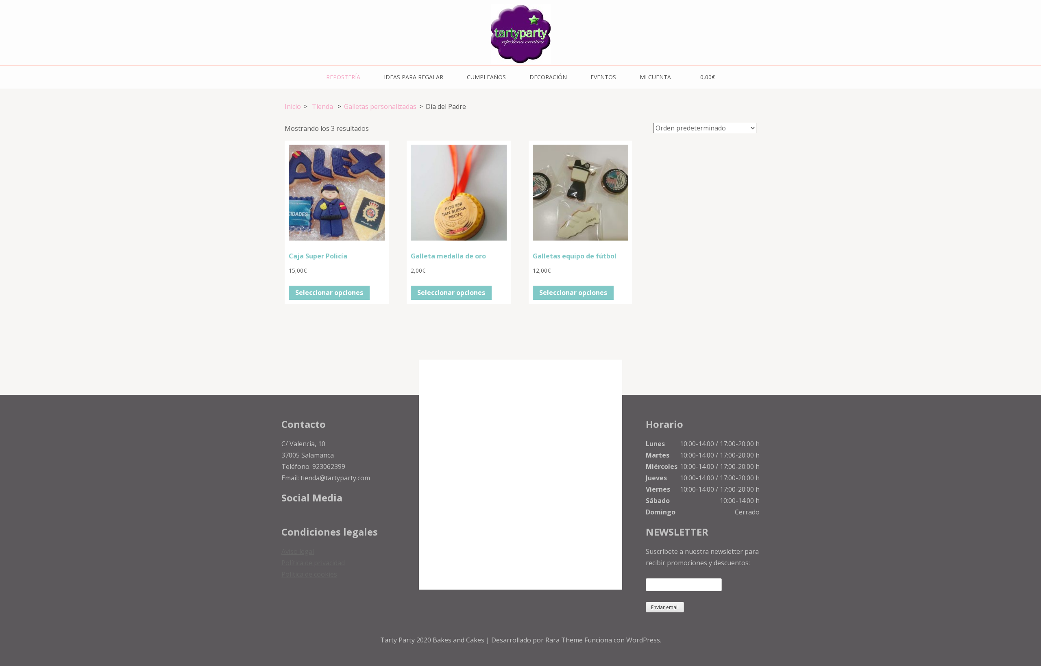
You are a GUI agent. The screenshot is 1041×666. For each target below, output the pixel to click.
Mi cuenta (655, 77)
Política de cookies (309, 574)
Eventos (603, 77)
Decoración (548, 77)
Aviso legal (297, 551)
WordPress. (643, 640)
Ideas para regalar (413, 77)
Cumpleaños (486, 77)
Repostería (343, 77)
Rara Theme (564, 640)
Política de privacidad (313, 562)
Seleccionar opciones (329, 292)
